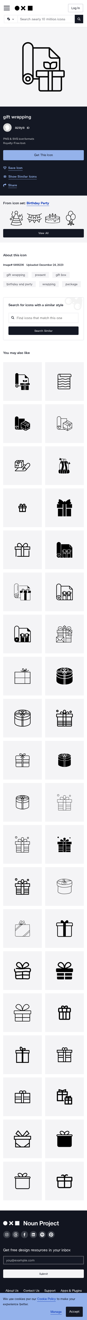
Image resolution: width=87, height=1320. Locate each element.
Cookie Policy (46, 1299)
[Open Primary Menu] (7, 8)
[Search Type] (10, 19)
